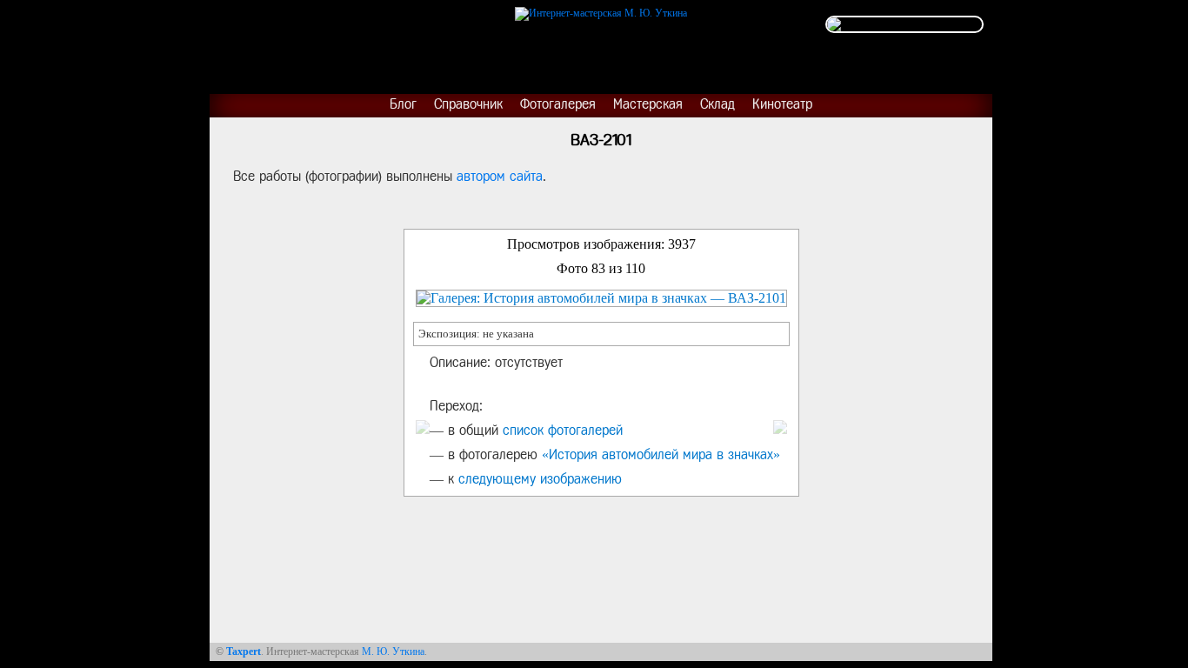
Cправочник (468, 104)
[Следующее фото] (780, 427)
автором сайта (500, 176)
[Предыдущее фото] (422, 427)
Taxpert (243, 651)
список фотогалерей (563, 430)
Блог (403, 104)
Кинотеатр (782, 104)
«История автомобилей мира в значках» (661, 454)
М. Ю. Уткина (393, 651)
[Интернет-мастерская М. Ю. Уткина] (601, 10)
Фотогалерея (558, 104)
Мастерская (648, 104)
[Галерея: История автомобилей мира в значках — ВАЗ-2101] (601, 298)
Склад (717, 104)
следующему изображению (540, 478)
